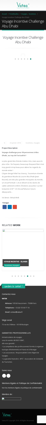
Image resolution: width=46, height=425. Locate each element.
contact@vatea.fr (16, 312)
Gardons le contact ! (13, 286)
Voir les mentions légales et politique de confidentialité (22, 388)
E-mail (15, 207)
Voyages (37, 143)
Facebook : (5, 207)
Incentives (29, 143)
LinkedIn (10, 207)
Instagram (8, 376)
